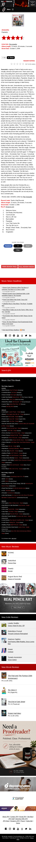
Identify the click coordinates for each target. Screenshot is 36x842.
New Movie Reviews (10, 667)
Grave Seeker (12, 660)
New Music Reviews (10, 546)
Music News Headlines (12, 281)
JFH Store (6, 821)
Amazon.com (10, 207)
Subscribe (29, 821)
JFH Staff (11, 819)
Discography (13, 44)
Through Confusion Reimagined (18, 633)
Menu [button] (8, 9)
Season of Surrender (14, 579)
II (8, 555)
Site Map (30, 816)
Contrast (10, 652)
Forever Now (12, 563)
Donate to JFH (15, 821)
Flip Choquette (27, 197)
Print (18, 250)
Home (18, 823)
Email (28, 246)
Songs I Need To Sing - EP (16, 625)
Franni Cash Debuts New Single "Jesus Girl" (15, 299)
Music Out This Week (11, 380)
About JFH (5, 816)
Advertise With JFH (21, 819)
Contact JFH (14, 816)
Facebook (8, 246)
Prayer (23, 821)
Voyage (10, 571)
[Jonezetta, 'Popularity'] (18, 20)
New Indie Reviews (10, 617)
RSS (23, 330)
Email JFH (22, 816)
